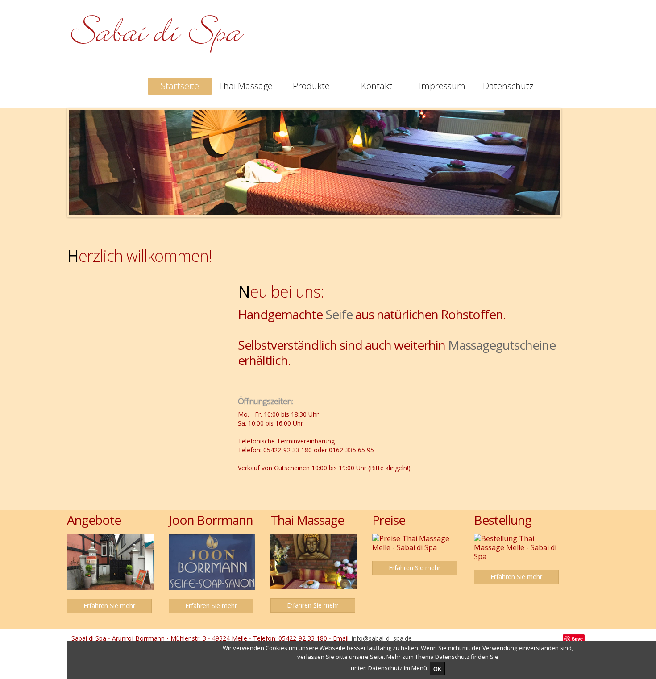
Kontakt (376, 86)
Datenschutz (508, 86)
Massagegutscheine (502, 344)
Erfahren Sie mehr (109, 605)
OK (437, 669)
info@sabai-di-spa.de (383, 638)
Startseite (180, 86)
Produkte (311, 86)
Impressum (442, 86)
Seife (339, 314)
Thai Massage (246, 86)
